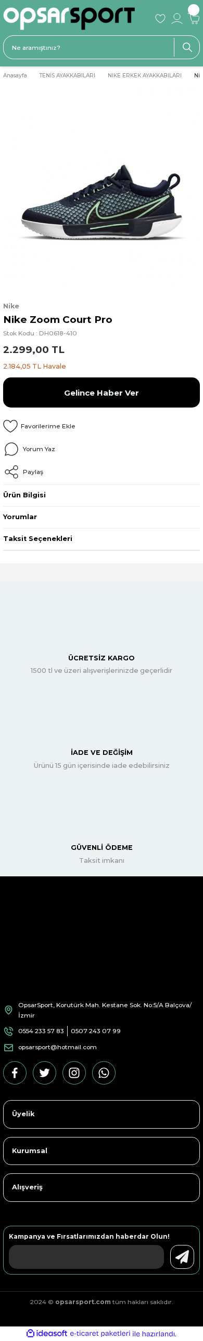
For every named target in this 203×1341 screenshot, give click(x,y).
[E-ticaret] (100, 1334)
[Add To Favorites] (101, 426)
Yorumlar (20, 517)
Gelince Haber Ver (101, 393)
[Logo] (75, 18)
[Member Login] (177, 18)
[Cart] (193, 18)
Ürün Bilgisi (24, 495)
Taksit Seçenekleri (37, 539)
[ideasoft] (47, 1333)
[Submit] (182, 1257)
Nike (11, 306)
